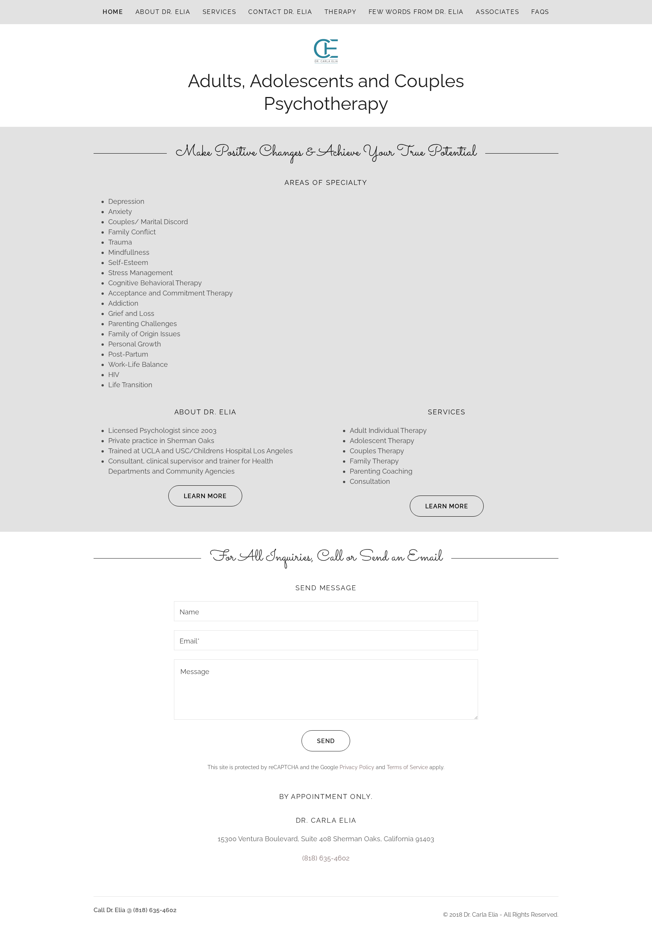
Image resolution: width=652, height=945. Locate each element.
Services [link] (220, 11)
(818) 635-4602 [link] (325, 858)
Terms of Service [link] (407, 767)
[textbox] (326, 611)
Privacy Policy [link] (357, 767)
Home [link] (113, 11)
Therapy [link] (340, 11)
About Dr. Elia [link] (163, 11)
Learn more (205, 496)
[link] (326, 51)
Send (326, 741)
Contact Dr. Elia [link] (280, 11)
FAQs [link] (540, 11)
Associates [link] (497, 11)
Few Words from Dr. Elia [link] (416, 11)
